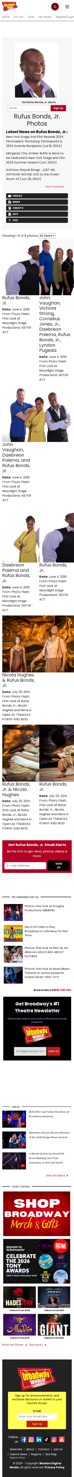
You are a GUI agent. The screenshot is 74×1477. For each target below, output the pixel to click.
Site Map (51, 1454)
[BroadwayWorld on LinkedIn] (39, 1439)
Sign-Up (37, 1424)
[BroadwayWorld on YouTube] (61, 1439)
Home (5, 17)
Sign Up (58, 108)
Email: (37, 1411)
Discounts (36, 1345)
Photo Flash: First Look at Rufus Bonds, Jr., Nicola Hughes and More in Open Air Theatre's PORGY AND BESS (16, 707)
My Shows (45, 17)
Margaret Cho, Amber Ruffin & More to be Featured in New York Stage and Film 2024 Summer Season (35, 158)
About (30, 1449)
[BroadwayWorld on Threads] (54, 1439)
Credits (18, 208)
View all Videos (55, 1175)
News (16, 202)
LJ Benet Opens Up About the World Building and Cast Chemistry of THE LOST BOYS (46, 1158)
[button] (55, 6)
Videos (17, 195)
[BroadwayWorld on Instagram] (31, 1439)
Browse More (52, 990)
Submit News (18, 1454)
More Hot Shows (13, 1345)
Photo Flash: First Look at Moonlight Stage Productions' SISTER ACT (16, 323)
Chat (31, 17)
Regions (36, 1454)
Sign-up (54, 1051)
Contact (43, 1449)
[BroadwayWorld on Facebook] (24, 1439)
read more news (54, 186)
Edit (15, 214)
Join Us (57, 1449)
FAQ (15, 220)
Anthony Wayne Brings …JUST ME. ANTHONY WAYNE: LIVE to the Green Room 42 (32, 174)
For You (18, 17)
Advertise (16, 1449)
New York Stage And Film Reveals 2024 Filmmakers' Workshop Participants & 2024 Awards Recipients (34, 141)
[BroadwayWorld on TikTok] (46, 1439)
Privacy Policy (55, 1467)
